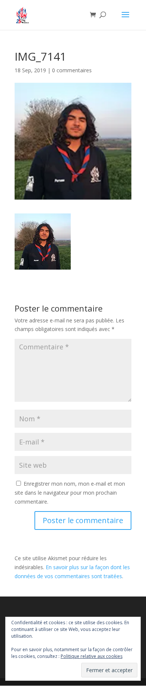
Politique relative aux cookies (91, 656)
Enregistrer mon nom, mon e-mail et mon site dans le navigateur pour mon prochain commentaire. (70, 492)
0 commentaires (72, 70)
